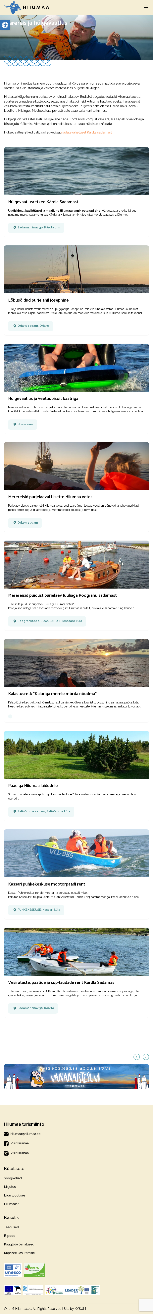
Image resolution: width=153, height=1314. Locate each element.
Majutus (10, 1187)
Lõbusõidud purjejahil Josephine (38, 300)
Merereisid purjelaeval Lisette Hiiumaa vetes (50, 497)
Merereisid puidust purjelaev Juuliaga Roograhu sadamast (62, 595)
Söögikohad (13, 1178)
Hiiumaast (11, 1204)
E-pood (9, 1236)
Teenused (11, 1227)
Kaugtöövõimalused (19, 1244)
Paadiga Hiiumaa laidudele (33, 785)
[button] (5, 25)
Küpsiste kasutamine (19, 1253)
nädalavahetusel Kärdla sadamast (86, 132)
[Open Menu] (146, 7)
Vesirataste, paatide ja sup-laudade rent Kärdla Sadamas (61, 982)
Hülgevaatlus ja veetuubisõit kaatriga (43, 398)
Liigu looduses (15, 1195)
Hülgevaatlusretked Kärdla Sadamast (43, 202)
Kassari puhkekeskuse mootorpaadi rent (46, 884)
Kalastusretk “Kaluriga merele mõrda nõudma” (52, 693)
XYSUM (80, 1309)
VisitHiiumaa (20, 1143)
